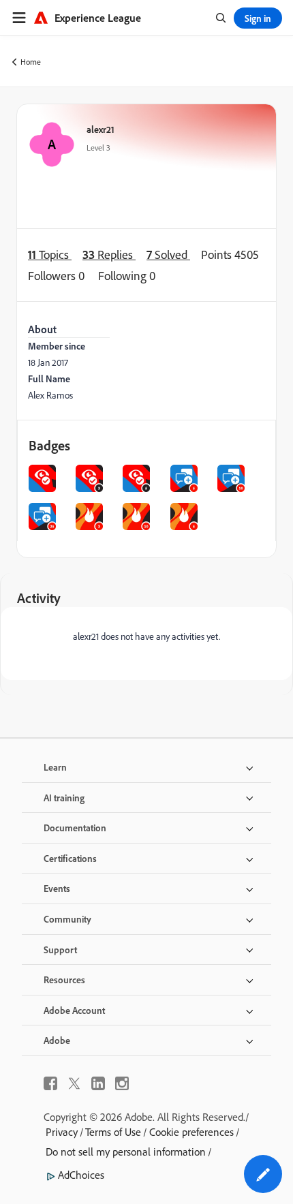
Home (30, 62)
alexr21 (100, 129)
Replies (109, 254)
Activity (39, 597)
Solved (168, 254)
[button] (263, 1174)
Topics (50, 254)
